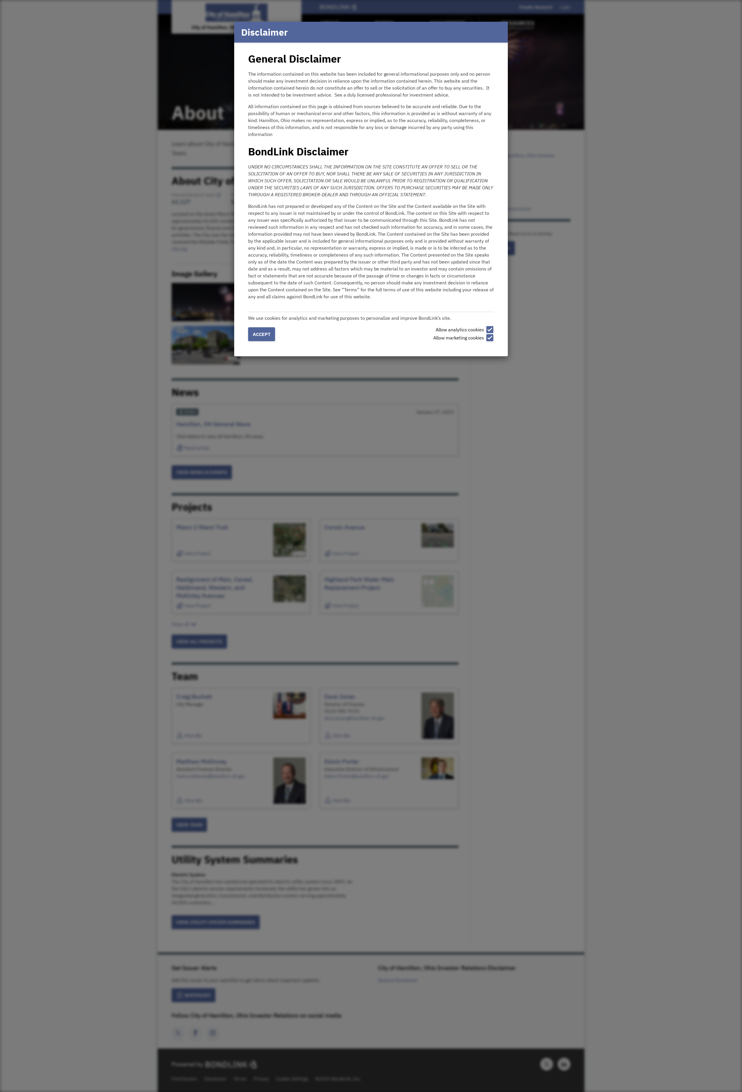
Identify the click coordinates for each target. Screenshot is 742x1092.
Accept (261, 334)
